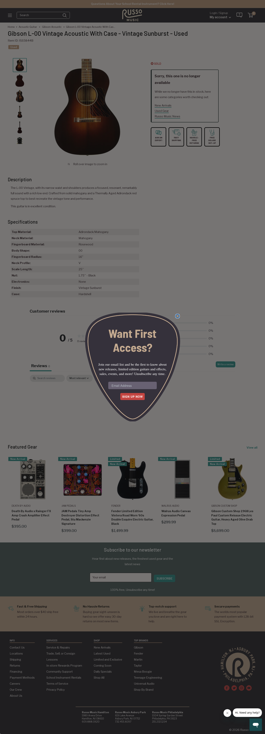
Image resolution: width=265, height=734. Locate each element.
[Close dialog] (177, 316)
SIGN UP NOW (132, 396)
